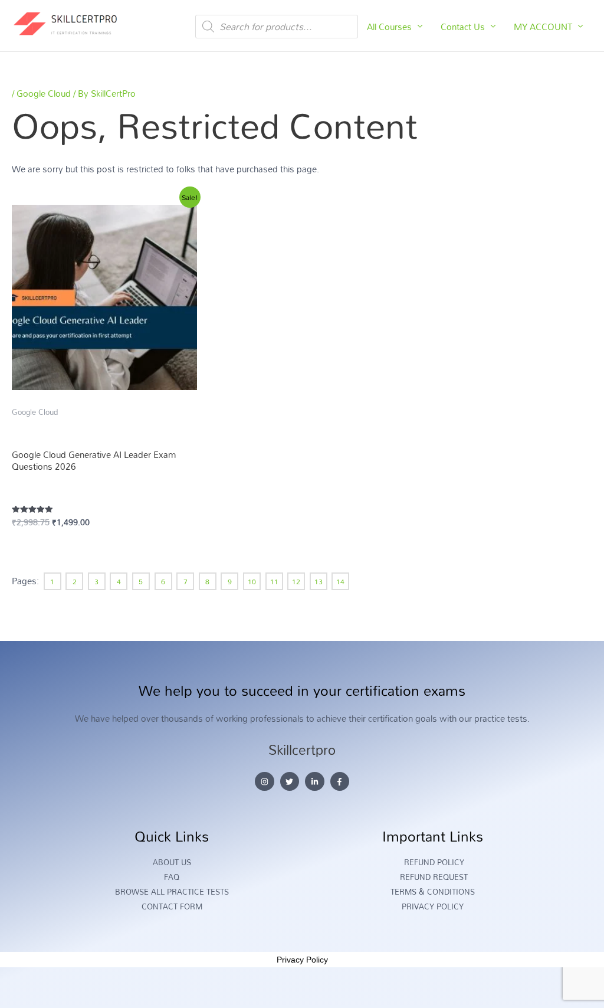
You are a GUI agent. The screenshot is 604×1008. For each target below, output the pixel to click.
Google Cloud (44, 93)
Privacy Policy (302, 959)
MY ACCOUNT (543, 26)
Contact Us (463, 26)
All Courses (389, 26)
